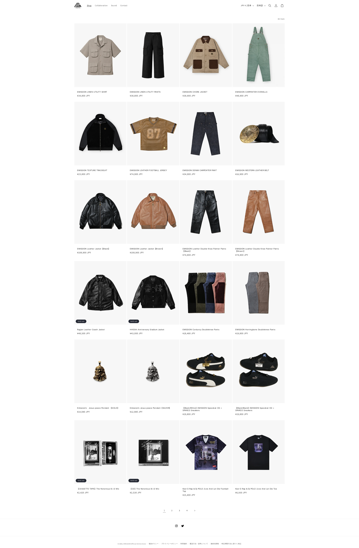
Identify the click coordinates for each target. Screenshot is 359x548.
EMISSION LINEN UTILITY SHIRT (92, 92)
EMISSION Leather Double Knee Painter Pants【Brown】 (257, 250)
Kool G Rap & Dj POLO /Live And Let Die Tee (256, 489)
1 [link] (164, 510)
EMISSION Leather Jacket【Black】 (93, 249)
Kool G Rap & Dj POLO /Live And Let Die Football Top (205, 490)
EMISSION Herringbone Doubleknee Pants (255, 329)
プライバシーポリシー (169, 544)
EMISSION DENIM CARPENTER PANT (200, 170)
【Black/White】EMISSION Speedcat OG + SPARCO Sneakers (202, 409)
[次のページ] (195, 511)
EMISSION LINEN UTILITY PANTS (145, 92)
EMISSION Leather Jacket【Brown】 (147, 249)
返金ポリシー (154, 544)
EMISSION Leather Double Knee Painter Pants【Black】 (204, 250)
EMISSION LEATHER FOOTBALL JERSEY (148, 170)
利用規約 (183, 544)
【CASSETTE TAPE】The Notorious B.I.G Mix (98, 489)
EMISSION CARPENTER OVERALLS (251, 92)
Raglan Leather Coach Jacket (91, 329)
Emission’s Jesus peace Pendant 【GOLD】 (98, 408)
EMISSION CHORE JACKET (195, 92)
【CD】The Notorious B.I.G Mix (144, 489)
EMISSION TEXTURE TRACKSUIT (92, 170)
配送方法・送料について (199, 544)
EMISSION (127, 544)
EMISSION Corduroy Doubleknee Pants (201, 329)
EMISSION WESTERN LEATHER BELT (252, 170)
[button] (270, 6)
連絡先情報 (215, 544)
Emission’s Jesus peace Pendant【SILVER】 (150, 408)
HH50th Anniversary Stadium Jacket (147, 329)
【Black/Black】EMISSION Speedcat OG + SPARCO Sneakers (254, 409)
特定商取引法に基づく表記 (231, 544)
